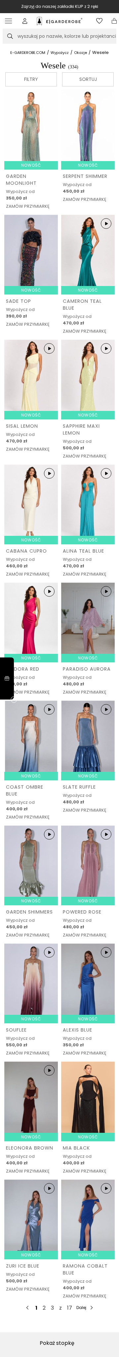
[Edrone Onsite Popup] (59, 678)
